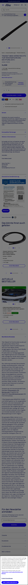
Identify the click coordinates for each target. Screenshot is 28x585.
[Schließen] (25, 558)
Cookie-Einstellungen (7, 578)
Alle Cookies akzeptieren (10, 582)
